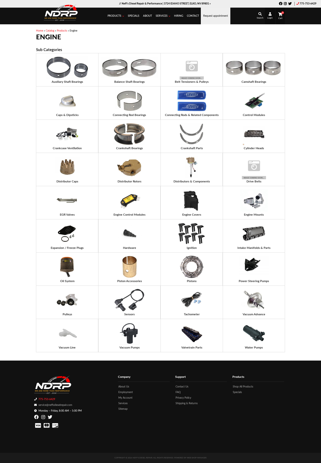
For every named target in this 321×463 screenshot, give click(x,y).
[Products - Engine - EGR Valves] (67, 200)
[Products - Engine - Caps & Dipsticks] (67, 101)
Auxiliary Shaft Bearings (67, 81)
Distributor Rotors (129, 181)
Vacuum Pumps (129, 347)
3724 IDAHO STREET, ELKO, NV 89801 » (187, 3)
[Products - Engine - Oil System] (67, 267)
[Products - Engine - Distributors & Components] (191, 167)
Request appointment (215, 16)
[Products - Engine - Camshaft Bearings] (254, 67)
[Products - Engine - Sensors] (129, 300)
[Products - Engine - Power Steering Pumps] (254, 267)
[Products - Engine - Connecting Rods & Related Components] (192, 101)
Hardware (129, 247)
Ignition (192, 247)
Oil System (67, 281)
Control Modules (254, 115)
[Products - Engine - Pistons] (191, 267)
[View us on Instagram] (285, 4)
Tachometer (192, 314)
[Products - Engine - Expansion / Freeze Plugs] (67, 233)
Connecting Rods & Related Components (192, 115)
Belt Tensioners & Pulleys (192, 81)
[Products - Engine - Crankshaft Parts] (191, 134)
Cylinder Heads (254, 148)
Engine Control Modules (129, 214)
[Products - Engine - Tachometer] (192, 300)
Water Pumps (254, 347)
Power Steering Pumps (254, 281)
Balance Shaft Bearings (129, 81)
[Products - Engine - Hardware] (129, 233)
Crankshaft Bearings (129, 148)
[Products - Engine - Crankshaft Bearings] (129, 134)
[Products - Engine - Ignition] (191, 233)
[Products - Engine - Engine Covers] (192, 200)
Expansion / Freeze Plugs (67, 247)
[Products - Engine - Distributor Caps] (67, 167)
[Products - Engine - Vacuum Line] (67, 333)
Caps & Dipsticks (67, 115)
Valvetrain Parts (191, 347)
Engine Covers (191, 214)
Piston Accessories (129, 281)
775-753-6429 (308, 3)
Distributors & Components (192, 181)
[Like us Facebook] (280, 4)
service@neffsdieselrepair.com (55, 405)
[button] (116, 16)
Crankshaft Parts (192, 148)
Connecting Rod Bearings (129, 115)
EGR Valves (67, 214)
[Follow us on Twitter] (290, 4)
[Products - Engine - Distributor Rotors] (129, 167)
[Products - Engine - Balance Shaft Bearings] (129, 67)
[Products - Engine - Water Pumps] (254, 333)
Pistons (192, 281)
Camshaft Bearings (253, 81)
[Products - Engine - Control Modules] (254, 101)
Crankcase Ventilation (67, 148)
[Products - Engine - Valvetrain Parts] (192, 333)
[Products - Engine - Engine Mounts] (254, 200)
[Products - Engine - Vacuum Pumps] (129, 333)
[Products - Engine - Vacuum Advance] (254, 300)
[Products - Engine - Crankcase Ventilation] (67, 134)
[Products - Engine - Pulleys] (67, 300)
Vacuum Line (67, 347)
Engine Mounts (254, 214)
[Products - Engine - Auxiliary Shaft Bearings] (67, 67)
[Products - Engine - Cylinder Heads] (254, 134)
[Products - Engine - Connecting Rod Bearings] (129, 101)
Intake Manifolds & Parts (253, 247)
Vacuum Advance (254, 314)
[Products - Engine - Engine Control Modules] (129, 200)
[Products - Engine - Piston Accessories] (129, 267)
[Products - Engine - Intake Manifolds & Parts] (254, 233)
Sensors (129, 314)
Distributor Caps (67, 181)
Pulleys (67, 314)
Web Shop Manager (196, 458)
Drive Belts (254, 181)
